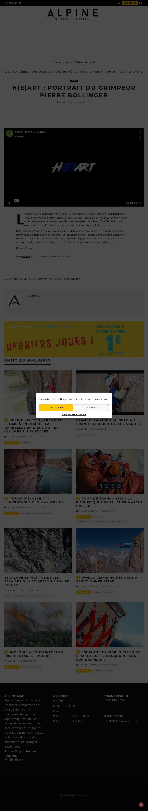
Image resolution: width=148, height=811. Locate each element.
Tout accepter (56, 407)
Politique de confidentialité (74, 414)
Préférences (92, 407)
